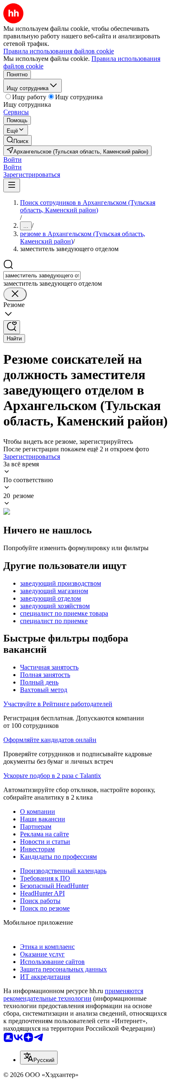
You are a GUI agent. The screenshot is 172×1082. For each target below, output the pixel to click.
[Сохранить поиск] (11, 327)
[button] (12, 159)
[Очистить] (15, 294)
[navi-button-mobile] (11, 185)
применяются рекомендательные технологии (73, 994)
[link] (17, 140)
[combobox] (42, 275)
